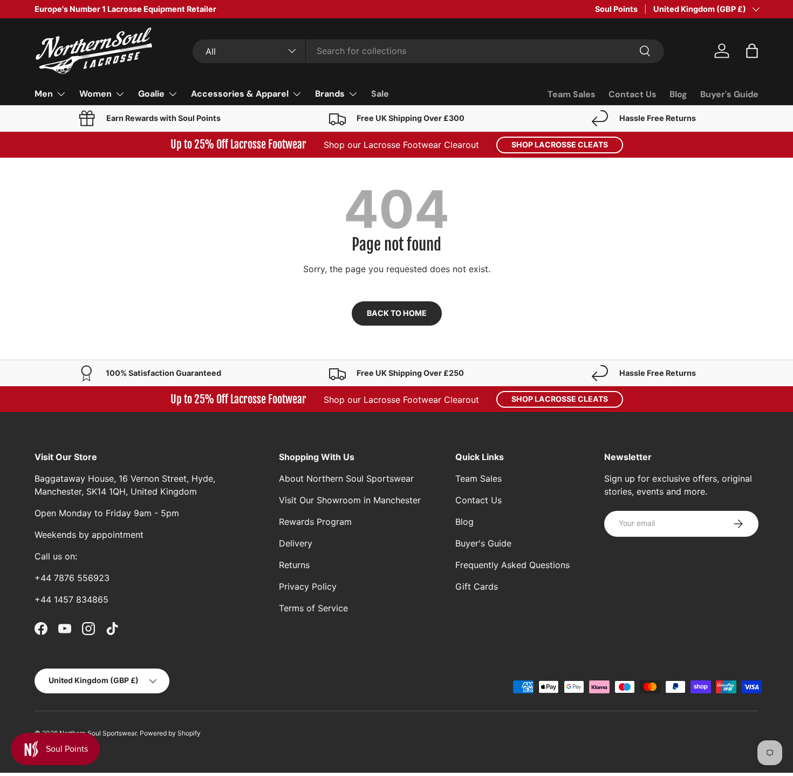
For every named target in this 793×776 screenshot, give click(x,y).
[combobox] (428, 51)
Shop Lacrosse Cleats (559, 144)
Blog (678, 94)
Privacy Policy (308, 586)
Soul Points (616, 9)
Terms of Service (313, 608)
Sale (380, 93)
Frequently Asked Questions (512, 564)
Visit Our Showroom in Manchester (350, 500)
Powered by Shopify (170, 733)
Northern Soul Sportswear (97, 733)
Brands (330, 93)
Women (95, 93)
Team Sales (572, 94)
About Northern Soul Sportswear (346, 478)
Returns (294, 564)
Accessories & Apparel (240, 93)
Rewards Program (315, 521)
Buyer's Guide (729, 94)
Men (44, 93)
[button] (752, 51)
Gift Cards (476, 586)
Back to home (397, 313)
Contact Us (633, 94)
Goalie (151, 93)
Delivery (295, 543)
